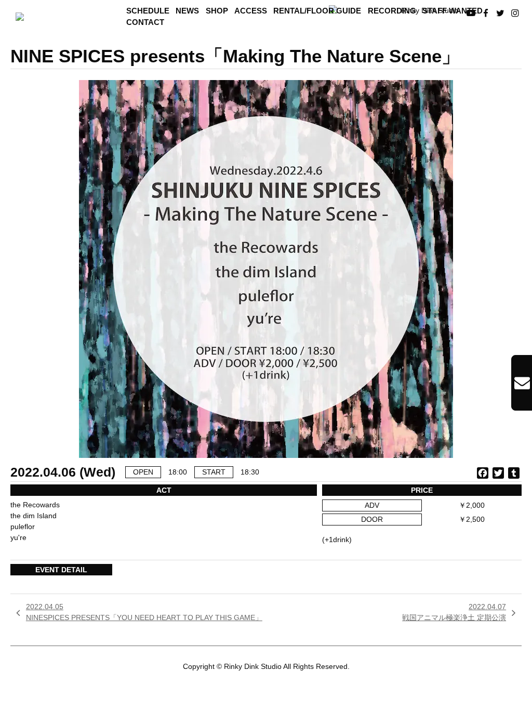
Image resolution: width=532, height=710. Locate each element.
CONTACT (145, 22)
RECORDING (392, 11)
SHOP (217, 11)
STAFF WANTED (452, 11)
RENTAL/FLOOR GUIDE (317, 11)
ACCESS (250, 11)
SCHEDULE (147, 11)
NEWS (187, 11)
